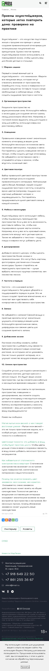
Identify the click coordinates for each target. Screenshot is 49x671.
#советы (27, 529)
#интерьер (10, 529)
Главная (5, 10)
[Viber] (9, 520)
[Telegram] (16, 520)
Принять (25, 667)
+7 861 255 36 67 (19, 580)
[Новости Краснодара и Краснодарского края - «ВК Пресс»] (7, 3)
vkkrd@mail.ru (12, 585)
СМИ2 (5, 541)
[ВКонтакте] (3, 520)
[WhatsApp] (13, 520)
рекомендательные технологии (14, 638)
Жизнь (13, 10)
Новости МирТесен (11, 553)
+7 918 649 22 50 (19, 574)
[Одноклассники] (6, 520)
